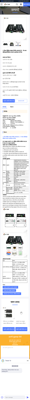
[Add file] (2, 397)
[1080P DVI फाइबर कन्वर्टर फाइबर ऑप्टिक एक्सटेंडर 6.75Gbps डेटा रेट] (21, 313)
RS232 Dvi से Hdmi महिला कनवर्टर (12, 293)
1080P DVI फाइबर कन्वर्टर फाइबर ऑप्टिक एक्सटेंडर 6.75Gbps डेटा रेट (20, 322)
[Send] (27, 397)
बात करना (27, 4)
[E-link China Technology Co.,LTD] (7, 4)
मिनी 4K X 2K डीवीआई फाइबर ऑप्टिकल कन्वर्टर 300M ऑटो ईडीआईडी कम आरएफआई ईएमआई (8, 322)
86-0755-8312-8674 (24, 1)
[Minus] (28, 361)
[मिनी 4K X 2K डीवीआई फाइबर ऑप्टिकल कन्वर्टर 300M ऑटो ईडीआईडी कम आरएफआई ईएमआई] (9, 313)
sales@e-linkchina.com (8, 1)
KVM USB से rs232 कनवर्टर (10, 287)
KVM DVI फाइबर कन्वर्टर (9, 290)
